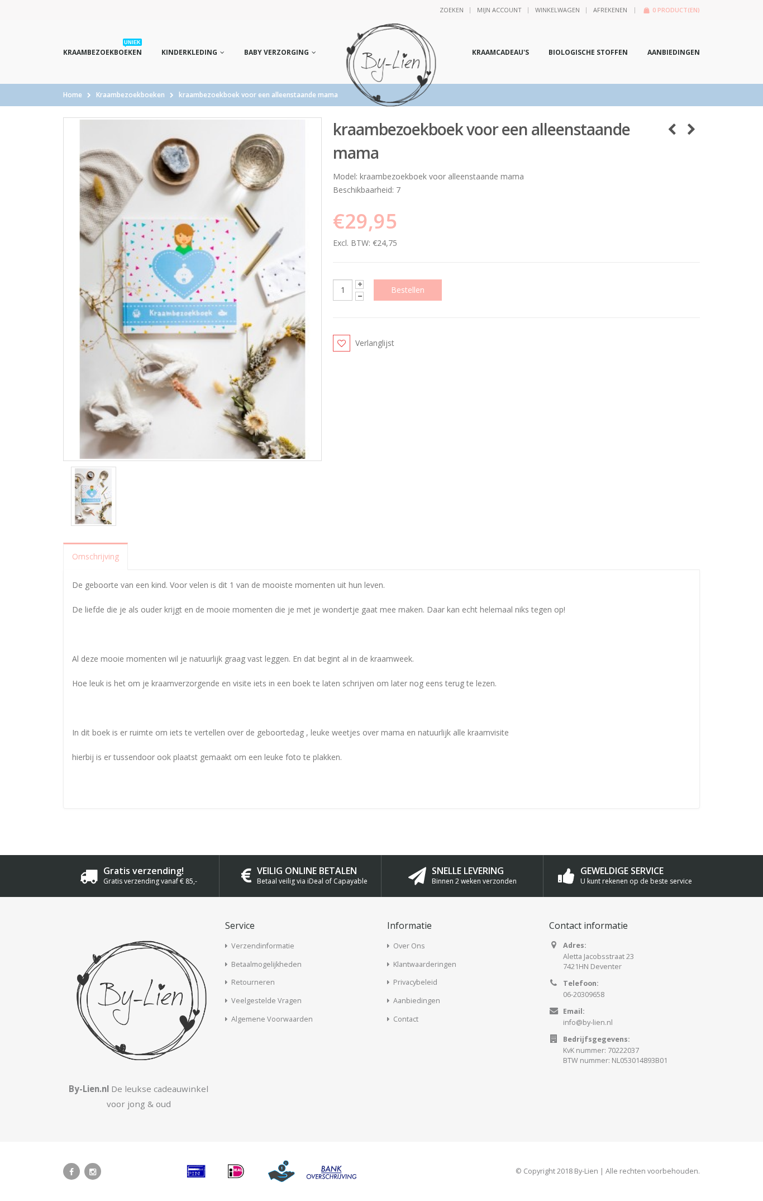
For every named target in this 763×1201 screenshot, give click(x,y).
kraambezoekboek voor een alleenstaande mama (258, 94)
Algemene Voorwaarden (272, 1019)
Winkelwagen (557, 10)
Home (72, 94)
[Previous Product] (671, 129)
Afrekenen (610, 10)
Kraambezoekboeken (130, 94)
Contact (405, 1019)
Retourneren (253, 982)
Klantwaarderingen (424, 964)
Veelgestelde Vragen (266, 1000)
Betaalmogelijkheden (266, 964)
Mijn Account (499, 10)
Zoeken (452, 10)
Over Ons (409, 946)
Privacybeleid (415, 982)
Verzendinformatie (262, 946)
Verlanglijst (374, 343)
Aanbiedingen (416, 1000)
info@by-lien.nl (588, 1022)
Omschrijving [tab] (95, 556)
